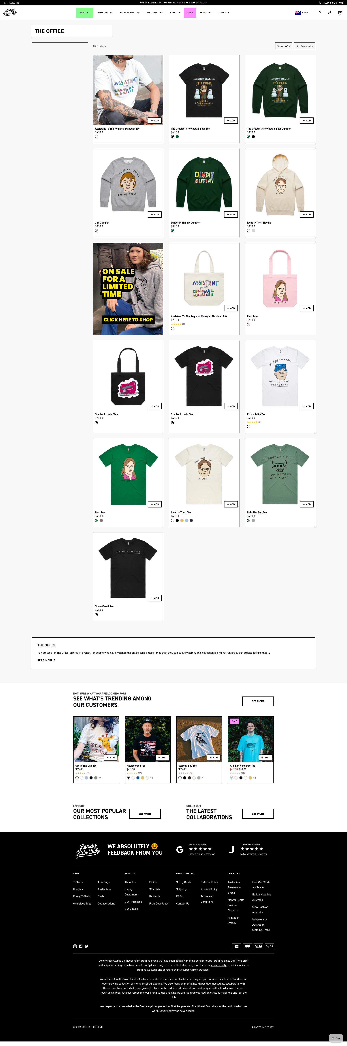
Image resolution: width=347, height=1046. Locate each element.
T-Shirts (78, 882)
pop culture (209, 979)
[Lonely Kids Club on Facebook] (81, 946)
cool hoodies (234, 979)
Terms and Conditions (207, 898)
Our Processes (133, 902)
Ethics (153, 882)
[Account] (330, 13)
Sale (190, 12)
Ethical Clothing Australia (261, 897)
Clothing (102, 12)
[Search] (320, 13)
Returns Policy (209, 882)
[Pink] (248, 324)
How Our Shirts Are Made (261, 884)
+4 (100, 777)
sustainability (218, 965)
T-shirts (221, 979)
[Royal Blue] (138, 777)
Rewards (154, 896)
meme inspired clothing (148, 983)
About (203, 12)
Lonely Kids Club (92, 1027)
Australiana (104, 889)
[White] (96, 136)
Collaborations (106, 903)
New (82, 12)
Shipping (181, 889)
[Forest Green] (177, 136)
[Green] (96, 520)
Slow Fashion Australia (260, 909)
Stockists (154, 889)
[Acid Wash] (191, 520)
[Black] (172, 136)
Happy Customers (131, 891)
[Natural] (236, 777)
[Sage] (248, 520)
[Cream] (172, 328)
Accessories (127, 12)
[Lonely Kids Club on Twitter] (86, 946)
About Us (130, 882)
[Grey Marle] (96, 230)
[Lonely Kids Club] (10, 12)
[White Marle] (253, 230)
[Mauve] (101, 520)
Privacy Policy (209, 889)
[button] (304, 46)
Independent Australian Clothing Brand (261, 925)
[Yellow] (182, 520)
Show (280, 46)
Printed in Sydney (233, 920)
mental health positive (197, 983)
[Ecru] (248, 230)
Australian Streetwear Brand (234, 887)
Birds (101, 896)
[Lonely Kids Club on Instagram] (75, 946)
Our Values (131, 909)
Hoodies (78, 889)
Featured (152, 12)
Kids (172, 12)
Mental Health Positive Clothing (236, 905)
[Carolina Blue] (186, 520)
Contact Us (182, 903)
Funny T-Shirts (82, 896)
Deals (222, 12)
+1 (203, 777)
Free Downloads (159, 903)
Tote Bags (104, 882)
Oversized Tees (82, 903)
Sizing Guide (183, 882)
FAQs (179, 896)
